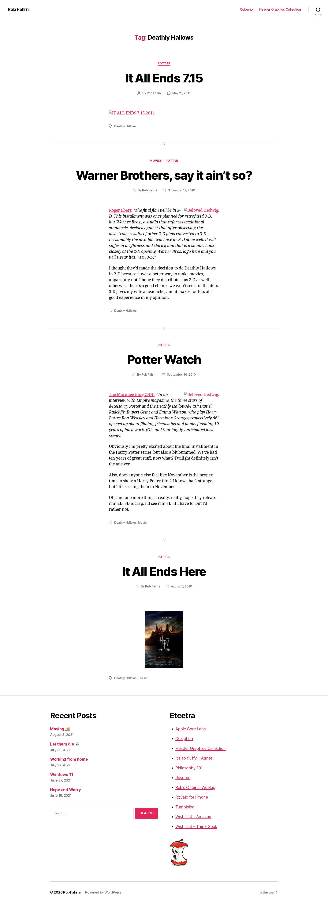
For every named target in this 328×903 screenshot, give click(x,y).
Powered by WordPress (103, 892)
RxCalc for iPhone (191, 797)
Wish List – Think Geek (196, 826)
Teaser (143, 678)
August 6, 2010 (181, 586)
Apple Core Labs (190, 729)
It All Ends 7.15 (164, 78)
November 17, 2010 (181, 190)
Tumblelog (185, 807)
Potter (164, 63)
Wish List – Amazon (193, 816)
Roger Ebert (120, 210)
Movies (156, 160)
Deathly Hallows (125, 126)
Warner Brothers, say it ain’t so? (164, 175)
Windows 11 (61, 774)
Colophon (247, 9)
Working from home (69, 759)
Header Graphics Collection (280, 9)
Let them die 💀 (65, 744)
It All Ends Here (164, 571)
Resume (182, 777)
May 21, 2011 (181, 93)
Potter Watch (164, 359)
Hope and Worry (65, 789)
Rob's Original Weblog (195, 787)
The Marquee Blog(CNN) (132, 394)
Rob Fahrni (18, 9)
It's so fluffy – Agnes (194, 758)
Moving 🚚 (60, 729)
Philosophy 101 (189, 768)
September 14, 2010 (181, 374)
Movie (142, 522)
